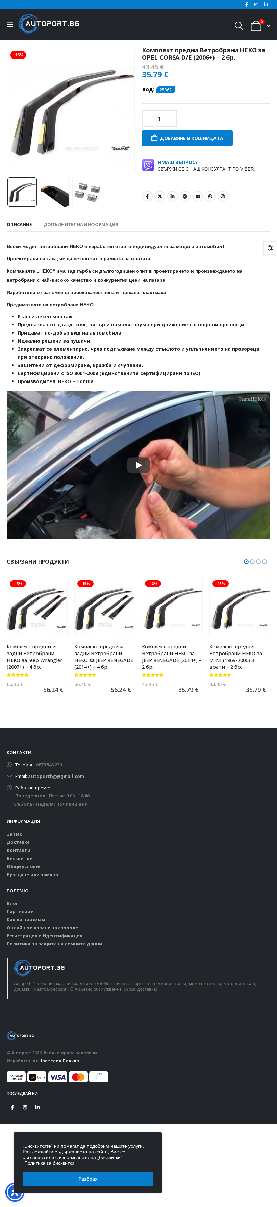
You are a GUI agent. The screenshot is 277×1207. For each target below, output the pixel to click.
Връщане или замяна (32, 874)
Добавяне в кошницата (191, 138)
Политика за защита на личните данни (54, 944)
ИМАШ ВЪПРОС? (206, 165)
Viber (223, 196)
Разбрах (88, 1179)
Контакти (19, 850)
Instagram (25, 1107)
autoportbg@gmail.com (56, 776)
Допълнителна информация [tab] (81, 224)
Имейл (197, 196)
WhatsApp (210, 196)
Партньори (20, 911)
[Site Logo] (48, 24)
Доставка (18, 842)
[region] (88, 1162)
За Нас (14, 834)
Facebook (147, 196)
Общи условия (24, 866)
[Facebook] (246, 4)
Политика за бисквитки (49, 1163)
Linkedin (37, 1107)
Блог (12, 903)
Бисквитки (20, 858)
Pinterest (185, 196)
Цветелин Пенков (59, 1060)
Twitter (159, 196)
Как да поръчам (26, 919)
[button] (12, 24)
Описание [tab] (19, 224)
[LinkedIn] (265, 4)
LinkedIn (172, 196)
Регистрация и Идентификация (44, 936)
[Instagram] (256, 4)
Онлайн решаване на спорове (42, 928)
